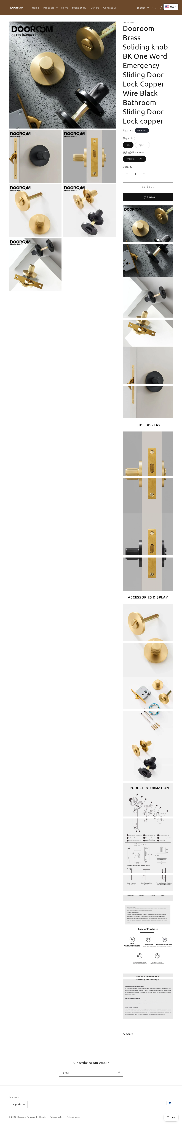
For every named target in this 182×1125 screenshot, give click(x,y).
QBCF (144, 145)
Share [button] (129, 1033)
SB (130, 145)
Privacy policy (57, 1116)
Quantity (127, 166)
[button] (50, 7)
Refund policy (73, 1116)
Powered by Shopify (36, 1116)
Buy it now (148, 196)
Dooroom (21, 1116)
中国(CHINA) (136, 159)
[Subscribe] (119, 1072)
